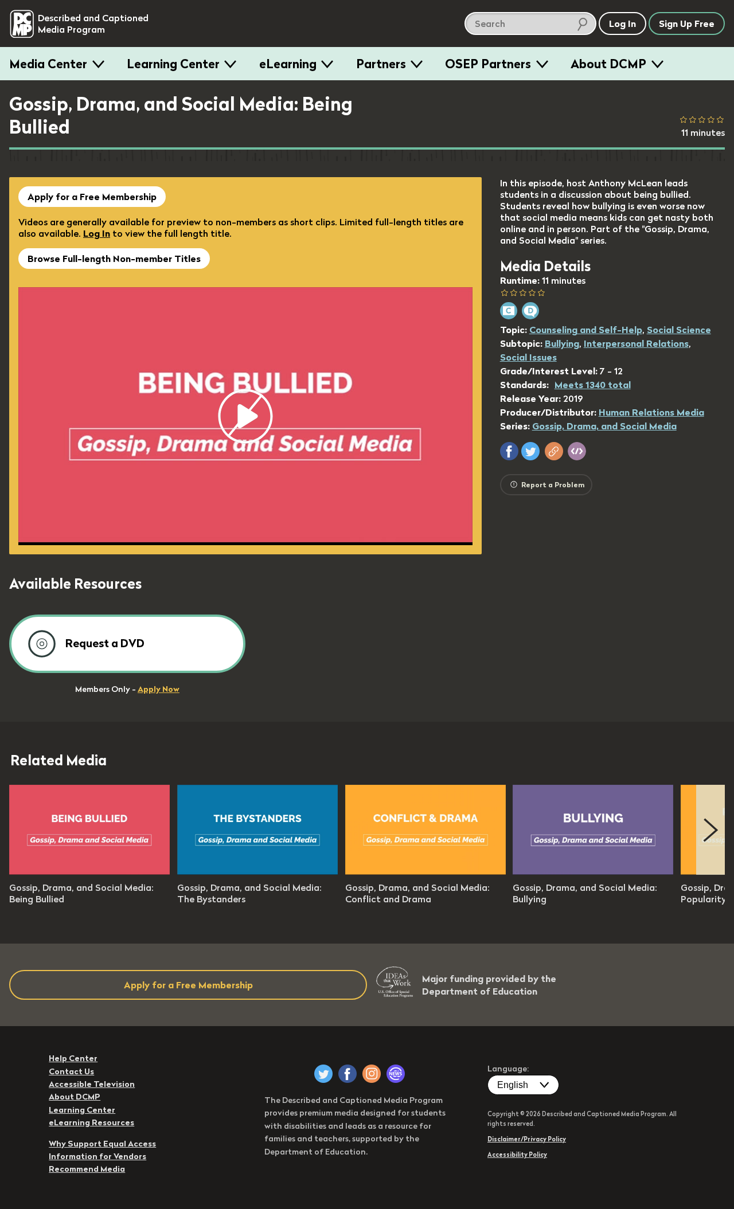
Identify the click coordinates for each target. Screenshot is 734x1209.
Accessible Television (92, 1084)
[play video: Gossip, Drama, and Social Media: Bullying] (593, 871)
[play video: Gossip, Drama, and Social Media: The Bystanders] (257, 871)
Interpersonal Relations (636, 343)
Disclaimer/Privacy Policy (526, 1139)
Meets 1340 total (593, 384)
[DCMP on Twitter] (323, 1074)
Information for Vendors (97, 1156)
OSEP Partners (488, 63)
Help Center (73, 1058)
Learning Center (173, 63)
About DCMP (608, 63)
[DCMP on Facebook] (347, 1074)
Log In (96, 233)
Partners (381, 63)
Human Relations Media (651, 412)
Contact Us (71, 1071)
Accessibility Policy (517, 1155)
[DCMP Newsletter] (395, 1074)
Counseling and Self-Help (585, 329)
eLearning (288, 63)
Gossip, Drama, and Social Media (604, 426)
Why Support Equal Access (102, 1143)
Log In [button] (622, 23)
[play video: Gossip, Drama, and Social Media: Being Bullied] (89, 871)
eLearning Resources (91, 1122)
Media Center (48, 63)
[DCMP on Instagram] (371, 1074)
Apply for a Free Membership (92, 196)
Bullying (562, 343)
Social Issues (528, 357)
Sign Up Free (687, 23)
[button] (509, 451)
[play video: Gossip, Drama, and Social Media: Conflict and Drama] (425, 871)
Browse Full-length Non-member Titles (114, 258)
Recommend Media (87, 1169)
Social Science (679, 329)
